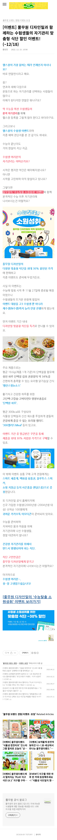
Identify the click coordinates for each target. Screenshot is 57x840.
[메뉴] (4, 4)
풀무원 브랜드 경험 (10, 663)
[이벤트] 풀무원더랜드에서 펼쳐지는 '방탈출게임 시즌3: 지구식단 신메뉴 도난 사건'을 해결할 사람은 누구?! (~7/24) (22, 696)
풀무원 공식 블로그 (16, 799)
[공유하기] (11, 653)
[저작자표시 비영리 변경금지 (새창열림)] (35, 653)
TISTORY (29, 834)
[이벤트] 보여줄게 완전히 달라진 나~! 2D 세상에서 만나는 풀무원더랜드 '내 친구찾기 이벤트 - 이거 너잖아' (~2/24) (22, 676)
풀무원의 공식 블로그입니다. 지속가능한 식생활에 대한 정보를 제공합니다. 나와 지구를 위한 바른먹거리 (23, 806)
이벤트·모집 (23, 663)
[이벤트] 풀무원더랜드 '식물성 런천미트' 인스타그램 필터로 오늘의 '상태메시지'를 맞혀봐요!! (22, 669)
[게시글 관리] (15, 653)
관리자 (38, 834)
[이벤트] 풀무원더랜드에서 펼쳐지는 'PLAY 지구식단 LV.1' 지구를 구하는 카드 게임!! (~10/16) (22, 683)
